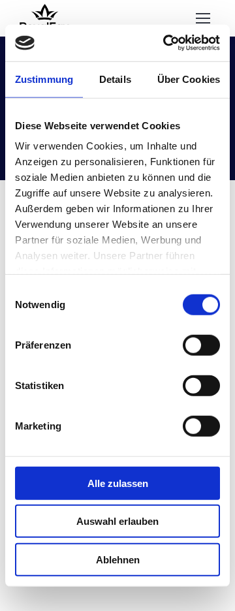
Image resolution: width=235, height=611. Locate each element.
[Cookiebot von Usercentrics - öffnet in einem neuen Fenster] (166, 43)
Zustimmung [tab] (44, 78)
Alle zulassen (117, 482)
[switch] (201, 344)
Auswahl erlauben (117, 521)
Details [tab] (115, 78)
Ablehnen (118, 559)
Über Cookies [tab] (188, 78)
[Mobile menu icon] (203, 18)
